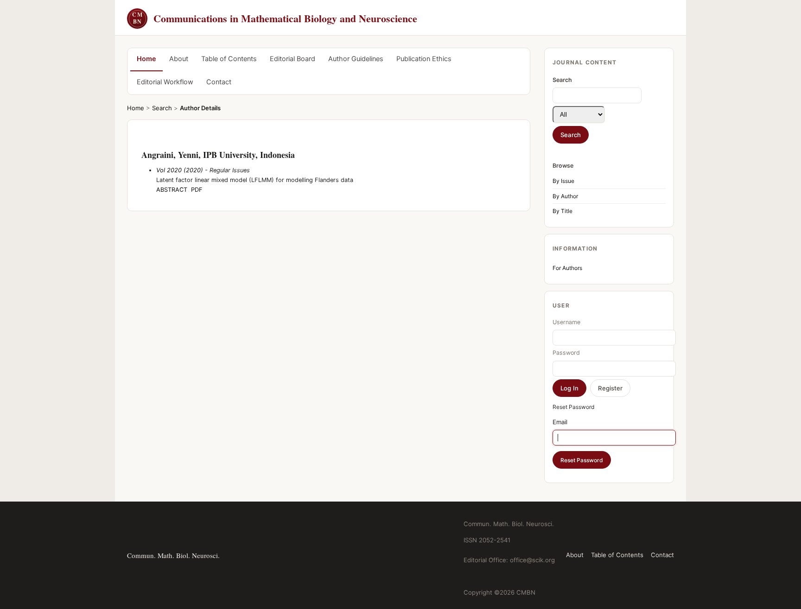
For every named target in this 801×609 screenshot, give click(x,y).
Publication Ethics (423, 59)
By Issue (563, 180)
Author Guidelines (355, 59)
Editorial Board (292, 59)
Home (146, 59)
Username (566, 322)
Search (162, 108)
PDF (197, 189)
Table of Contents (229, 59)
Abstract (171, 189)
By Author (565, 196)
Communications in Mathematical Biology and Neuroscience (274, 18)
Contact (218, 82)
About (178, 59)
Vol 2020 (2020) (179, 170)
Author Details (200, 108)
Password (566, 352)
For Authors (567, 267)
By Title (562, 210)
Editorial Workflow (165, 82)
